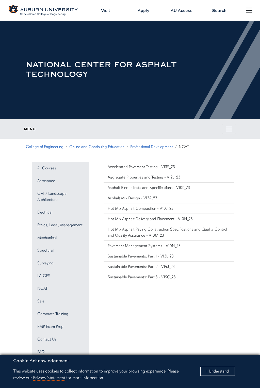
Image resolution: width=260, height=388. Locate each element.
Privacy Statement (49, 377)
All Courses (46, 168)
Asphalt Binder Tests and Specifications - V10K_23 (149, 187)
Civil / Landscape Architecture (52, 196)
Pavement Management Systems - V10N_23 (144, 245)
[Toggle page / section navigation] (229, 129)
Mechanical (47, 237)
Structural (45, 250)
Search (219, 10)
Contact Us (47, 339)
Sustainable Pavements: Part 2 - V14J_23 (141, 266)
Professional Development (151, 146)
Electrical (44, 212)
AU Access (181, 10)
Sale (40, 301)
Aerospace (46, 180)
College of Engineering (44, 146)
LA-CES (43, 275)
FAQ (41, 351)
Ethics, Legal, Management (60, 225)
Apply (143, 10)
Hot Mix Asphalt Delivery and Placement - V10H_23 (150, 218)
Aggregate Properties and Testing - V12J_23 (144, 177)
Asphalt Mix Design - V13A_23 (132, 198)
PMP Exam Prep (50, 326)
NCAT (42, 288)
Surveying (45, 263)
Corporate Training (52, 313)
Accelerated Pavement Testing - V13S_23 (141, 166)
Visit (105, 10)
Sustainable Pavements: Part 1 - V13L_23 (141, 256)
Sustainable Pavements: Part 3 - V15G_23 (142, 277)
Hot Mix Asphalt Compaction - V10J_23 (140, 208)
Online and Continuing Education (96, 146)
